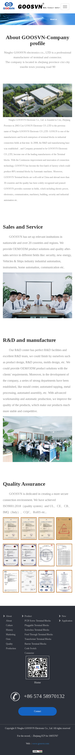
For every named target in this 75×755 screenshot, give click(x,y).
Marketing (10, 634)
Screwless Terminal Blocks (37, 630)
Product (28, 616)
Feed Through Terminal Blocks (39, 634)
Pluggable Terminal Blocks (37, 625)
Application (67, 620)
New (64, 616)
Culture (9, 625)
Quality (9, 644)
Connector (29, 653)
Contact (37, 711)
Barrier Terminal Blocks (35, 644)
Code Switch (30, 648)
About (9, 616)
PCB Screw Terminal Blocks (38, 620)
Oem (8, 639)
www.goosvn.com (40, 743)
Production (11, 648)
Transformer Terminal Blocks (38, 639)
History (9, 630)
